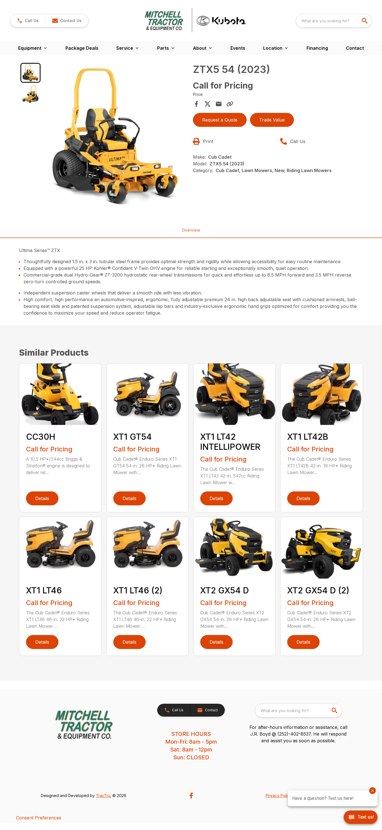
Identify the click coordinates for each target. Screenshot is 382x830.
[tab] (30, 73)
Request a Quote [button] (219, 120)
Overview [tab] (191, 230)
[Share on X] (207, 104)
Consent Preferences (38, 818)
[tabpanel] (115, 137)
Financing (317, 48)
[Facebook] (191, 795)
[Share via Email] (218, 104)
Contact (355, 48)
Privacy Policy (279, 795)
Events (237, 48)
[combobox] (334, 20)
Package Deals (81, 48)
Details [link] (42, 498)
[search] (365, 20)
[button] (27, 21)
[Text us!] (360, 817)
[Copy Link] (230, 104)
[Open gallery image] (115, 136)
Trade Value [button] (272, 120)
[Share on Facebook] (196, 104)
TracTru (103, 795)
